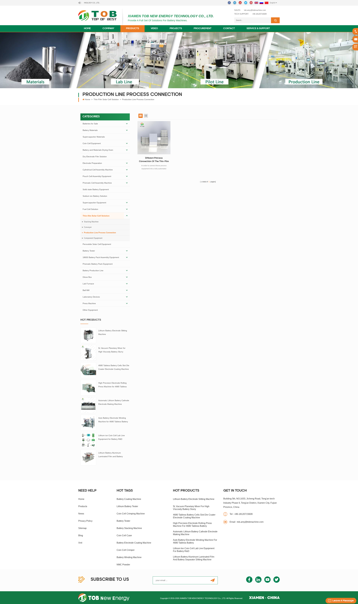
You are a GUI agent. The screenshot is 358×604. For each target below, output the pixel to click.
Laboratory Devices (91, 297)
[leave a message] (341, 600)
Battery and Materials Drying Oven (98, 150)
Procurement (202, 28)
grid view (140, 116)
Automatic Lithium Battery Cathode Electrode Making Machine (113, 402)
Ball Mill (86, 290)
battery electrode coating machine (134, 543)
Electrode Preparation (92, 163)
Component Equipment (93, 238)
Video (154, 28)
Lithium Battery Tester (127, 506)
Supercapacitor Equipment (94, 202)
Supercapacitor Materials (94, 137)
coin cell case (124, 535)
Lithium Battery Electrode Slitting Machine (112, 332)
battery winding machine (129, 557)
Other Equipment (90, 310)
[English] (256, 3)
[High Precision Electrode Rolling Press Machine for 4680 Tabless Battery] (88, 387)
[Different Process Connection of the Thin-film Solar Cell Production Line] (154, 137)
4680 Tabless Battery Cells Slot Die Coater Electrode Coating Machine (113, 367)
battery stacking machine (129, 528)
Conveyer (88, 227)
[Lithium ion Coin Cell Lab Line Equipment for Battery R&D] (88, 440)
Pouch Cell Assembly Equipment (97, 176)
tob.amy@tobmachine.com (255, 10)
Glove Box (87, 277)
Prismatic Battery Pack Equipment (98, 264)
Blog (80, 535)
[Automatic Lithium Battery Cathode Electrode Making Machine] (88, 405)
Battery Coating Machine (129, 499)
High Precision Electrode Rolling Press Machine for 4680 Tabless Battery (112, 385)
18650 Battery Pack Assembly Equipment (101, 257)
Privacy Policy (85, 521)
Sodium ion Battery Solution (95, 196)
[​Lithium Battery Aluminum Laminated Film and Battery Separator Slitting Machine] (88, 457)
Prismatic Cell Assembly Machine (97, 183)
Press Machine (89, 303)
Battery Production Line (93, 270)
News (81, 513)
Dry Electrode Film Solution (95, 156)
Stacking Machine (91, 222)
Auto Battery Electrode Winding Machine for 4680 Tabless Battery (113, 420)
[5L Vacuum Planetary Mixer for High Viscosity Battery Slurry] (88, 352)
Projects (176, 28)
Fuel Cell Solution (90, 209)
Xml (80, 543)
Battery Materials (90, 130)
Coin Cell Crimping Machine (131, 513)
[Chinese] (266, 3)
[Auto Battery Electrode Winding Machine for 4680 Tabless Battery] (88, 422)
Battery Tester (89, 251)
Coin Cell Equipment (92, 143)
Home (87, 28)
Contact (229, 28)
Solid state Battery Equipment (96, 189)
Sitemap (82, 528)
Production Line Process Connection (138, 99)
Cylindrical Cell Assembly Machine (98, 170)
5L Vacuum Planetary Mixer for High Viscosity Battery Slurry (111, 350)
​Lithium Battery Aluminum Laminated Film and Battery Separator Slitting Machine (110, 455)
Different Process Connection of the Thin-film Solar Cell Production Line (154, 160)
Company (108, 28)
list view (146, 116)
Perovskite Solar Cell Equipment (97, 244)
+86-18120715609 (259, 14)
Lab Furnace (88, 284)
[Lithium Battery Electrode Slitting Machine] (88, 335)
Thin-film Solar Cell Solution (106, 99)
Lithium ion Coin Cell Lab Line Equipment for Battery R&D (111, 437)
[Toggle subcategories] (127, 123)
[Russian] (261, 3)
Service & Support (258, 28)
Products (132, 28)
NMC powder (123, 564)
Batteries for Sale (90, 124)
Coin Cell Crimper (126, 550)
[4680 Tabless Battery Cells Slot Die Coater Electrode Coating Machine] (88, 370)
